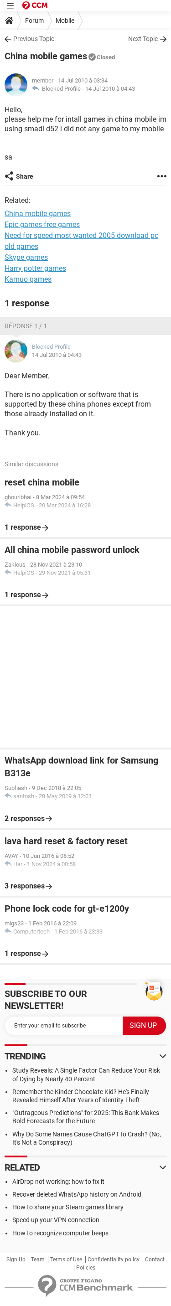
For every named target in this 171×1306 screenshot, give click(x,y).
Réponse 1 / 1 (26, 326)
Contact (155, 1259)
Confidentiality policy (114, 1259)
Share (24, 176)
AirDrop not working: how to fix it (58, 1181)
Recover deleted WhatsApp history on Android (76, 1194)
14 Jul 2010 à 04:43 (110, 88)
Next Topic (143, 38)
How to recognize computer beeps (60, 1233)
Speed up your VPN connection (55, 1219)
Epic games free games (42, 224)
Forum (34, 20)
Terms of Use (66, 1259)
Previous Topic (33, 38)
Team (38, 1259)
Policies (85, 1268)
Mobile (65, 20)
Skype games (26, 257)
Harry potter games (35, 268)
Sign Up (16, 1259)
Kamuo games (28, 279)
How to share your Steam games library (68, 1207)
